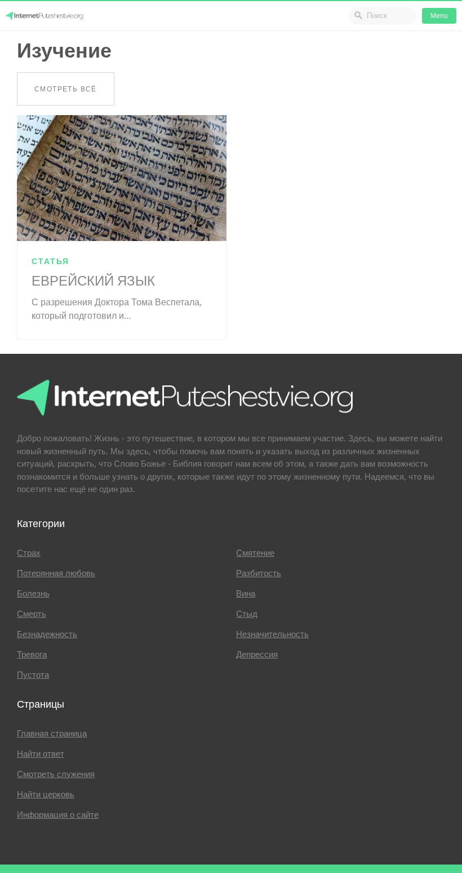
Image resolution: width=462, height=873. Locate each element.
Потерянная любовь (56, 573)
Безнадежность (47, 634)
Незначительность (272, 634)
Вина (245, 593)
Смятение (255, 553)
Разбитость (258, 573)
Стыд (246, 614)
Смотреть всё (65, 89)
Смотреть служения (56, 774)
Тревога (32, 654)
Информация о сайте (58, 815)
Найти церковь (45, 794)
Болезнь (33, 593)
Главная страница (52, 733)
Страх (29, 553)
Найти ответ (40, 754)
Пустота (33, 675)
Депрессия (257, 654)
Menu (439, 16)
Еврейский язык (93, 281)
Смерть (31, 614)
